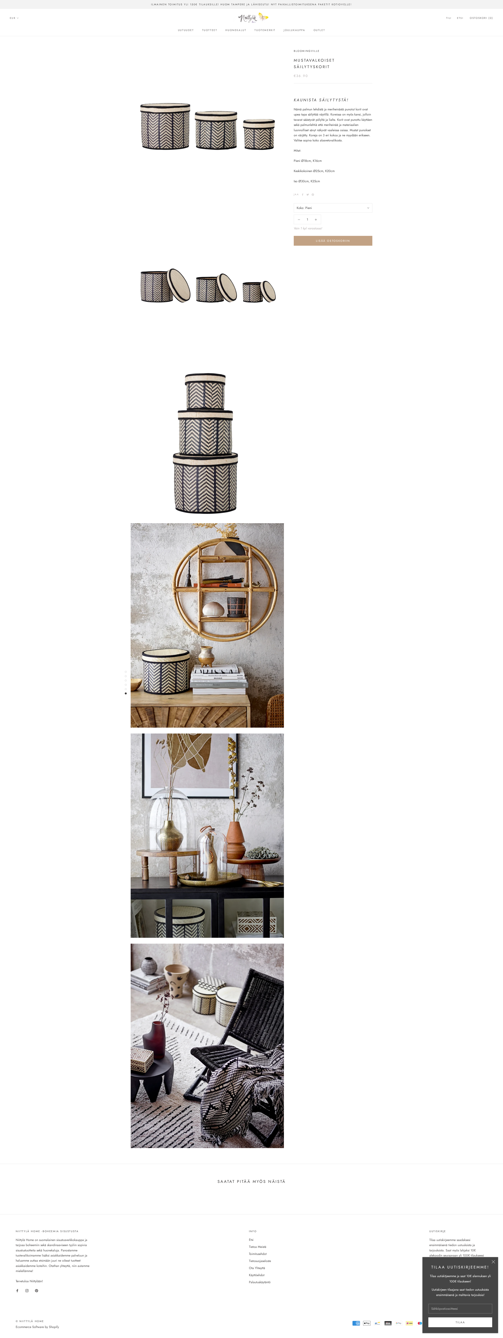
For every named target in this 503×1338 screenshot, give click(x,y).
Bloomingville (307, 51)
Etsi (460, 18)
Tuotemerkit (264, 30)
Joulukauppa (294, 30)
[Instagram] (26, 1290)
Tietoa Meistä (257, 1247)
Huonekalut (235, 30)
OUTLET (319, 30)
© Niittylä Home (30, 1321)
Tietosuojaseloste (260, 1261)
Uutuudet (186, 30)
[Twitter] (308, 194)
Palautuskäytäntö (260, 1282)
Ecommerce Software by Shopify (37, 1327)
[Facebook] (302, 194)
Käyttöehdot (256, 1275)
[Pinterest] (313, 194)
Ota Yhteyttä (257, 1268)
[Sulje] (493, 1262)
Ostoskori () (481, 18)
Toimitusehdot (258, 1254)
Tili (449, 18)
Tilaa (460, 1322)
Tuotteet (209, 30)
